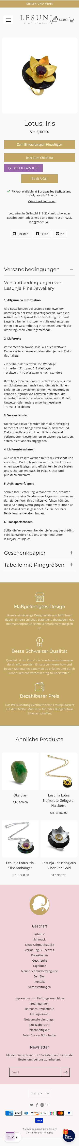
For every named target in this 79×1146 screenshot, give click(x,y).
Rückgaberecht (39, 1025)
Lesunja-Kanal (39, 1014)
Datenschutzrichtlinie (39, 1009)
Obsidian (20, 795)
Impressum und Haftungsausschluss (39, 998)
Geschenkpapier (25, 553)
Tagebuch (39, 966)
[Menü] (8, 20)
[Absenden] (65, 1072)
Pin (62, 233)
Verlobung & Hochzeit (39, 950)
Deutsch (37, 1093)
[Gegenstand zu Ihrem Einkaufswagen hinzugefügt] (71, 19)
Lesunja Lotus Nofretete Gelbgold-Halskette (59, 800)
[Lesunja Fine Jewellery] (39, 20)
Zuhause (39, 934)
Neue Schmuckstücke (39, 945)
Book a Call (39, 178)
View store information (42, 201)
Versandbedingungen (32, 269)
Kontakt (39, 982)
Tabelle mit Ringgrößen (34, 565)
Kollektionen (39, 955)
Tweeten (22, 233)
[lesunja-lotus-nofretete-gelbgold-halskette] (59, 771)
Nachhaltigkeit (39, 1030)
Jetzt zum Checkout (39, 158)
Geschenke (39, 960)
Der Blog (39, 976)
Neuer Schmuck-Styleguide (39, 971)
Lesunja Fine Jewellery (44, 1129)
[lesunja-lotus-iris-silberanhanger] (20, 839)
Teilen (44, 233)
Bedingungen (39, 1003)
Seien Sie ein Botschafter (40, 1035)
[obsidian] (20, 771)
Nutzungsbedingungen (39, 1019)
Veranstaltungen (39, 987)
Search (63, 20)
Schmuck (39, 939)
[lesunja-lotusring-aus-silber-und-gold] (59, 839)
